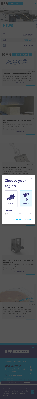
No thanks (17, 219)
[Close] (31, 178)
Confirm (28, 219)
